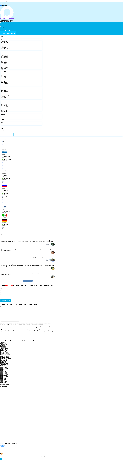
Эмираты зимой (3, 379)
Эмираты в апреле (3, 370)
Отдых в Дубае (3, 345)
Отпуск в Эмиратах (4, 352)
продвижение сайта (9, 451)
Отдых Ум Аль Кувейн (4, 349)
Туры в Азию (2, 342)
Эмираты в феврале (4, 368)
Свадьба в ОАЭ (3, 362)
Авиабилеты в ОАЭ (4, 364)
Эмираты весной (3, 380)
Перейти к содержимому (5, 1)
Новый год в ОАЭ (3, 359)
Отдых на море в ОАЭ (4, 361)
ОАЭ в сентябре (3, 375)
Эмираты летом (3, 382)
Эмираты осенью (3, 381)
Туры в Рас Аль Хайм (4, 348)
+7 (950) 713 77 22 (5, 30)
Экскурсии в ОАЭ (3, 360)
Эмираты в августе (4, 374)
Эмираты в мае (3, 371)
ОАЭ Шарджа (3, 346)
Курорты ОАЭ (3, 343)
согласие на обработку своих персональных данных (23, 296)
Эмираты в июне (3, 372)
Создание (2, 451)
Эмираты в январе (3, 367)
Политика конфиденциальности (6, 448)
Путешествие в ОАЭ (4, 363)
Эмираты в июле (3, 373)
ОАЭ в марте (2, 369)
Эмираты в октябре (4, 376)
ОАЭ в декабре (3, 378)
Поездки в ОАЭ (3, 351)
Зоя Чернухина (48, 259)
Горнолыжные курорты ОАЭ (5, 354)
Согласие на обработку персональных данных (9, 449)
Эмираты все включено (4, 356)
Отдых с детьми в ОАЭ (4, 357)
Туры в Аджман (3, 347)
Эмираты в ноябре (3, 377)
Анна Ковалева (48, 243)
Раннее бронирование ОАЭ (5, 353)
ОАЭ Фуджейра (3, 350)
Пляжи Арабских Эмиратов (5, 358)
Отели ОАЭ (2, 365)
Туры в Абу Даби (3, 344)
